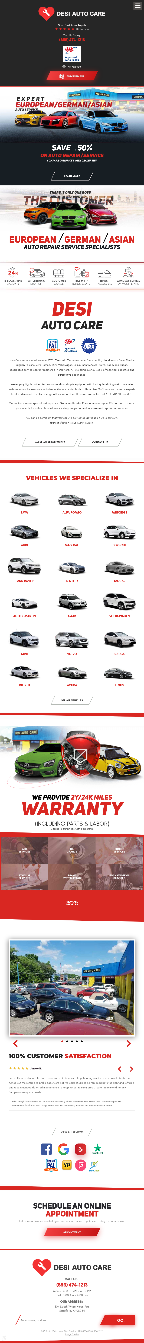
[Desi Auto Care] (72, 14)
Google (63, 1149)
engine (119, 850)
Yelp (80, 1149)
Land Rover (24, 581)
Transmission (119, 877)
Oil (72, 850)
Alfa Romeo (72, 512)
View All (72, 903)
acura (72, 685)
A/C (24, 850)
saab (72, 616)
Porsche (119, 545)
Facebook (46, 1149)
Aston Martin (24, 616)
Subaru (119, 654)
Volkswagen (119, 616)
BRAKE (72, 877)
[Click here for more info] (97, 1149)
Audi (24, 545)
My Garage (74, 66)
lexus (119, 685)
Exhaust (24, 877)
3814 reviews (82, 28)
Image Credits (72, 1334)
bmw (24, 512)
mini (24, 654)
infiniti (24, 685)
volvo (72, 654)
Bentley (72, 581)
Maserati (72, 545)
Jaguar (119, 581)
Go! (121, 1320)
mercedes (119, 512)
